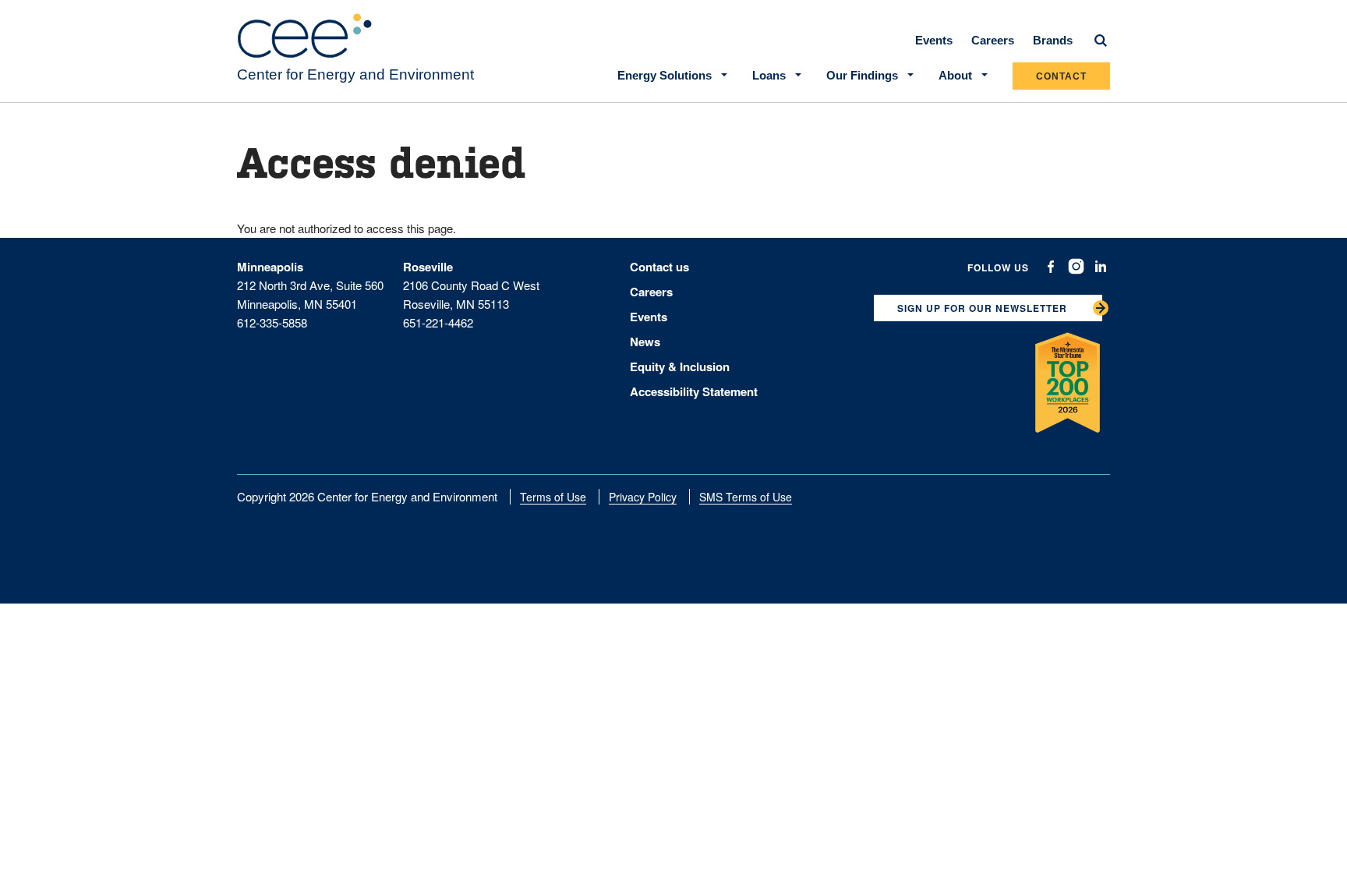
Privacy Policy (643, 497)
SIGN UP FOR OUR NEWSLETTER (982, 308)
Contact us (659, 266)
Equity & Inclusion (680, 366)
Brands (1053, 40)
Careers (992, 40)
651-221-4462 (438, 322)
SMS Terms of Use (745, 497)
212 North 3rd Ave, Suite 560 (310, 285)
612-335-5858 (272, 322)
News (645, 341)
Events (934, 40)
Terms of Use (553, 497)
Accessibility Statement (694, 391)
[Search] (1100, 40)
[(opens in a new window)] (1050, 266)
